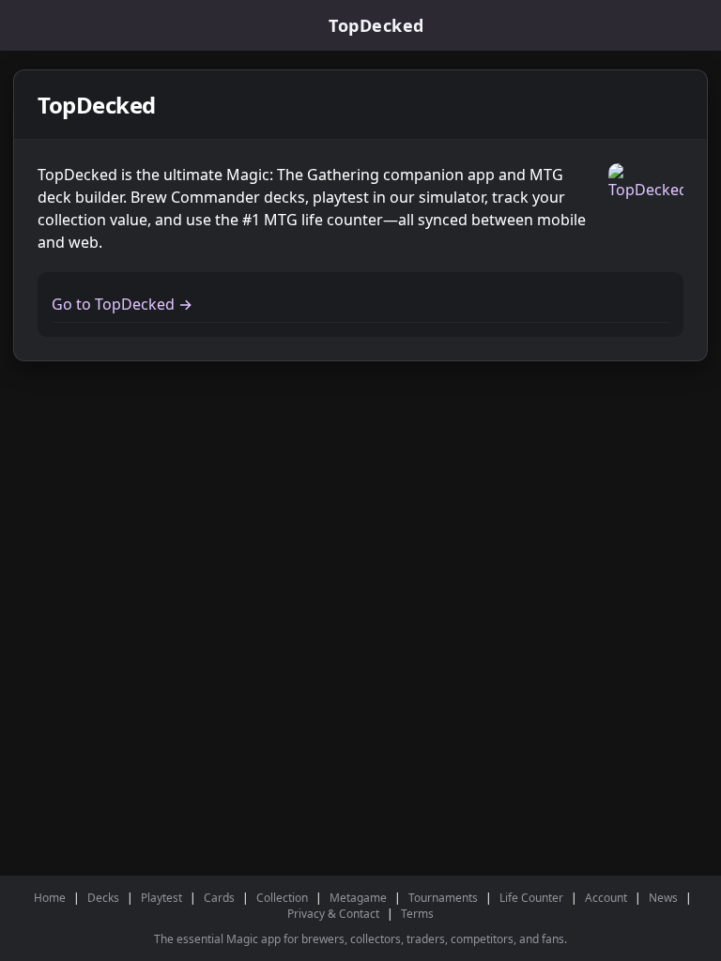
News (663, 898)
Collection (282, 898)
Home (50, 898)
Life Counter (531, 898)
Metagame (358, 898)
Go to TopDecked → (122, 304)
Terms (417, 914)
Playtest (161, 898)
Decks (103, 898)
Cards (219, 898)
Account (606, 898)
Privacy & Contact (333, 914)
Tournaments (443, 898)
